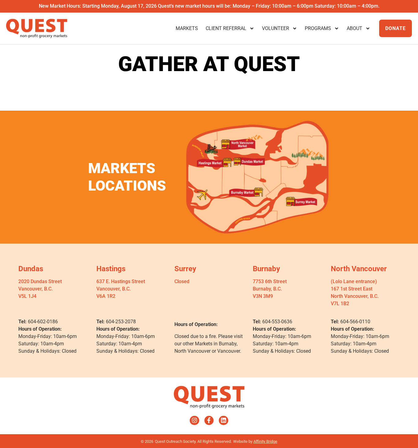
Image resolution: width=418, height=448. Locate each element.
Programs (318, 28)
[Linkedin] (223, 420)
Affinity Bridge (265, 441)
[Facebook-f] (209, 420)
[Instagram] (194, 420)
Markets (187, 28)
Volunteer (275, 28)
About (354, 28)
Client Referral (226, 28)
